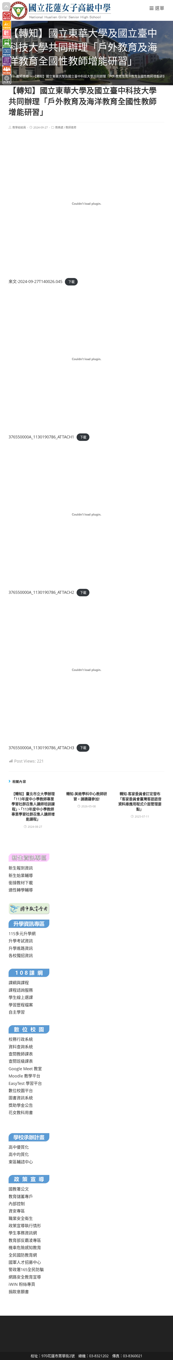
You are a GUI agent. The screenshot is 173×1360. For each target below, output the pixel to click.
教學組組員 (19, 127)
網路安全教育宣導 (25, 1277)
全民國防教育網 (23, 1255)
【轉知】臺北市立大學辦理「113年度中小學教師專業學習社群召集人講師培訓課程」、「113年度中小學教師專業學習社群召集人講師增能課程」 (33, 806)
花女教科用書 (21, 1112)
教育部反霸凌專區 (25, 1240)
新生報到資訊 (21, 868)
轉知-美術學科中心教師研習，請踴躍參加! (86, 796)
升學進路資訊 (21, 948)
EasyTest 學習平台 (25, 1083)
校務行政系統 (21, 1039)
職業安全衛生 (21, 1218)
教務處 (59, 127)
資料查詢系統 (21, 1046)
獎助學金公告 (21, 1105)
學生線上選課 (21, 997)
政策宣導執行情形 (25, 1225)
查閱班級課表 (21, 1061)
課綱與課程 (19, 982)
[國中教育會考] (29, 908)
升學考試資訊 (21, 941)
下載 (71, 282)
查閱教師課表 (21, 1054)
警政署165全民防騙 (26, 1269)
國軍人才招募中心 (25, 1262)
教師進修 (71, 127)
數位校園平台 (21, 1090)
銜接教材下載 (21, 882)
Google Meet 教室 (25, 1068)
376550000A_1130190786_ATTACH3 (41, 747)
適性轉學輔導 (21, 890)
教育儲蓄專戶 (21, 1196)
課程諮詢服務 (21, 990)
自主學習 (17, 1012)
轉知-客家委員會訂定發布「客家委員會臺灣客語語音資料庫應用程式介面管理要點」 (140, 801)
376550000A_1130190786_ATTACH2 (41, 592)
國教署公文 (19, 1189)
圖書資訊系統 (21, 1098)
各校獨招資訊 (21, 955)
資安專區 (17, 1211)
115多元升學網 (22, 933)
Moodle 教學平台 (24, 1076)
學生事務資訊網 (23, 1233)
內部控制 (17, 1203)
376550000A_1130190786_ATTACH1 (41, 437)
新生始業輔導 (21, 875)
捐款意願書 (19, 1291)
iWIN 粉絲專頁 (22, 1284)
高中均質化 (19, 1154)
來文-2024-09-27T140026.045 (35, 281)
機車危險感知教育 (25, 1247)
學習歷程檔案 (21, 1005)
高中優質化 (19, 1147)
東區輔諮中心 (21, 1162)
